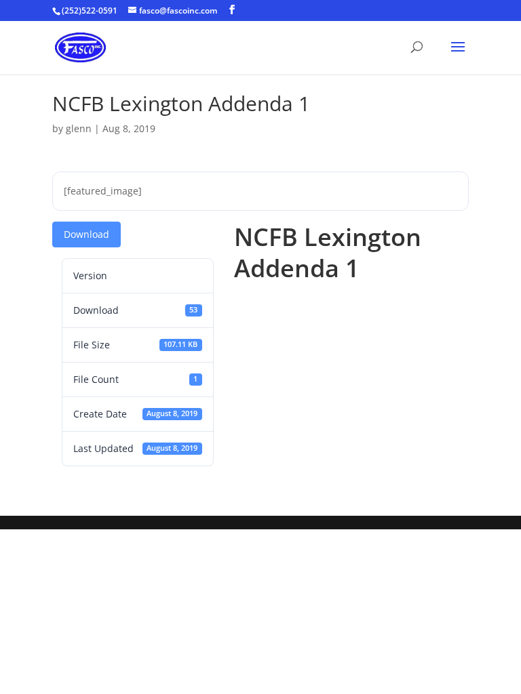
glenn (79, 128)
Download (86, 234)
